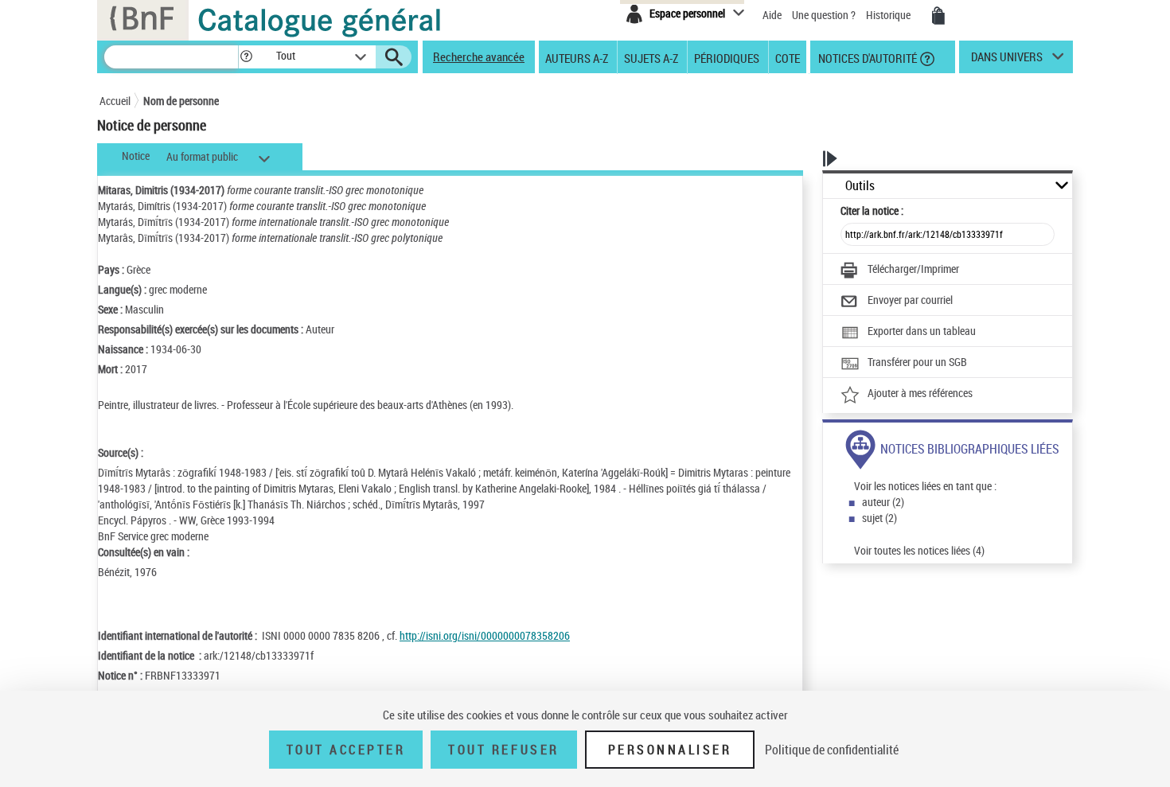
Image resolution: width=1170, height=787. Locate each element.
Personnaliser (670, 749)
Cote (787, 57)
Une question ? (825, 14)
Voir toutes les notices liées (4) (919, 550)
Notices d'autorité (866, 57)
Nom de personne (181, 100)
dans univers (1007, 60)
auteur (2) (883, 501)
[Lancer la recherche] (394, 57)
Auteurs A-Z (576, 57)
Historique (889, 14)
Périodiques (726, 57)
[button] (246, 56)
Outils (860, 185)
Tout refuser (503, 749)
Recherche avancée (479, 56)
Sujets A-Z (651, 57)
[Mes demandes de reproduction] (938, 15)
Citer (871, 210)
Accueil (115, 100)
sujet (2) (879, 517)
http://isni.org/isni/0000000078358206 (485, 635)
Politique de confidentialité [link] (832, 749)
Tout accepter (346, 749)
